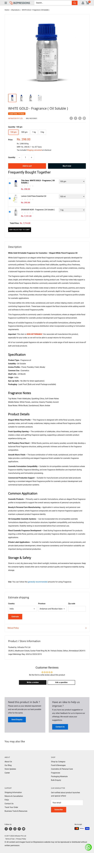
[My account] (83, 3)
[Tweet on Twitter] (80, 118)
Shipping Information (13, 792)
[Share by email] (84, 118)
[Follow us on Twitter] (10, 828)
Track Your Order (11, 807)
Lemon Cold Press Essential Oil (33, 196)
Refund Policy (13, 628)
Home (7, 10)
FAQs (7, 800)
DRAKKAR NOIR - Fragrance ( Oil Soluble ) (38, 210)
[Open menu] (6, 3)
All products (15, 10)
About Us (8, 762)
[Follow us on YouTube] (23, 828)
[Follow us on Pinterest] (19, 828)
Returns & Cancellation (14, 796)
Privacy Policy (21, 839)
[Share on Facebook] (71, 118)
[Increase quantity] (31, 157)
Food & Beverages (58, 765)
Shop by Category (58, 762)
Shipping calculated (34, 150)
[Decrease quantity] (19, 157)
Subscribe (58, 809)
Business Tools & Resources (16, 811)
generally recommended (37, 582)
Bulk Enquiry (56, 780)
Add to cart (27, 166)
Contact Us (9, 804)
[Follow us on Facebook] (6, 828)
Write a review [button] (33, 682)
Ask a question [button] (61, 682)
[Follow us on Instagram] (15, 828)
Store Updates (10, 769)
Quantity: (11, 157)
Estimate (15, 616)
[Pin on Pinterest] (75, 118)
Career (7, 773)
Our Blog (8, 765)
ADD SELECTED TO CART (19, 230)
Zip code (71, 603)
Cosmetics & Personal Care (62, 769)
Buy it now (67, 166)
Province (41, 603)
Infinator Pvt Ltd (15, 118)
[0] (87, 2)
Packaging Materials (59, 776)
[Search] (74, 3)
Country (11, 603)
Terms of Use (9, 839)
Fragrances (55, 773)
